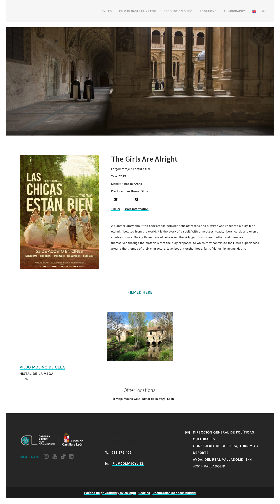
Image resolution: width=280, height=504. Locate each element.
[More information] (136, 199)
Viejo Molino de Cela (42, 367)
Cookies (144, 493)
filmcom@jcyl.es (128, 463)
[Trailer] (115, 199)
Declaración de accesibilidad (174, 493)
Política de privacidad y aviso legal (110, 493)
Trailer (115, 209)
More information (136, 209)
